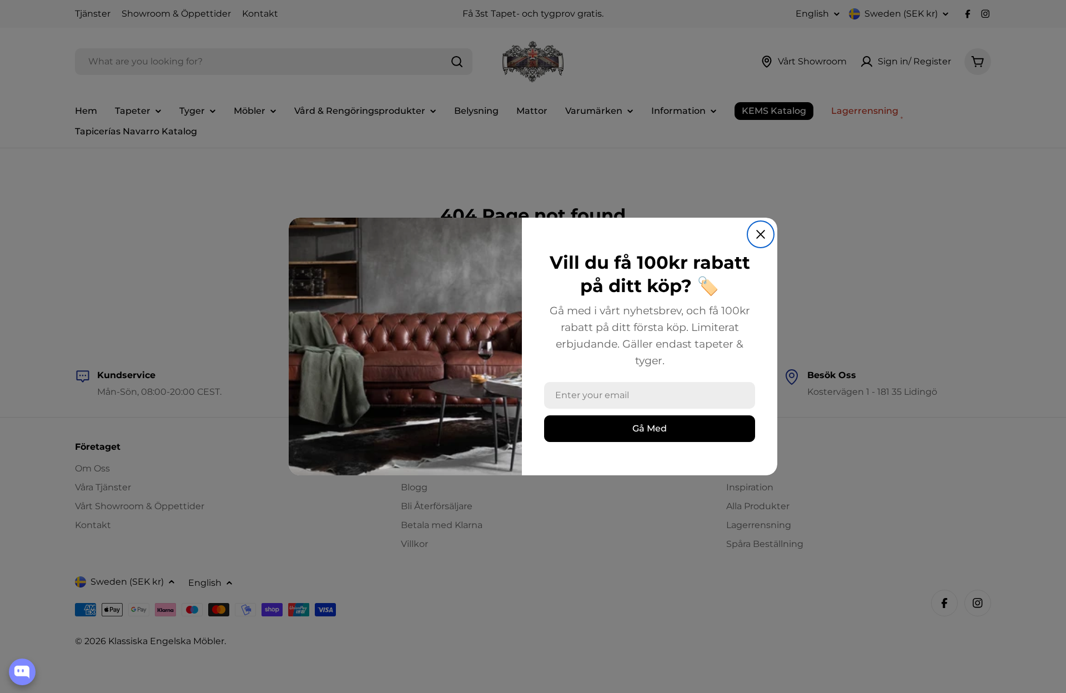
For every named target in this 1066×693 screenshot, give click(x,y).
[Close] (761, 234)
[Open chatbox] (22, 672)
